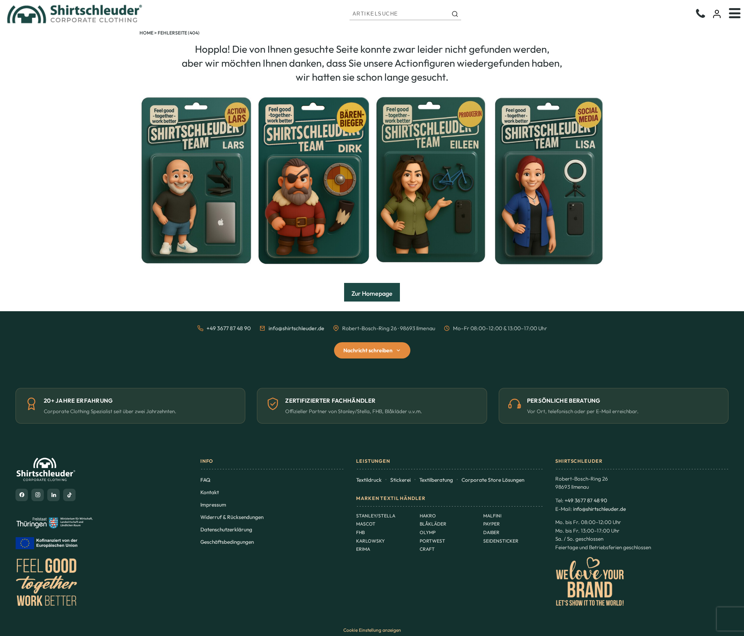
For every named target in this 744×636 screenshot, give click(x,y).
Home (146, 33)
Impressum (213, 504)
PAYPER (491, 524)
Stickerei (400, 479)
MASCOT (365, 524)
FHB (360, 532)
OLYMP (428, 532)
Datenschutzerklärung (226, 529)
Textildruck (369, 479)
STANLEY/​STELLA (375, 516)
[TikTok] (69, 495)
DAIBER (491, 532)
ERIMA (363, 549)
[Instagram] (37, 495)
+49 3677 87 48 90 (229, 328)
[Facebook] (22, 495)
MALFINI (492, 516)
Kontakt (209, 492)
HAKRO (428, 516)
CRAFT (427, 549)
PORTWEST (432, 541)
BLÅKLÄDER (433, 524)
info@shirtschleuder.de (296, 328)
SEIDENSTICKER (500, 541)
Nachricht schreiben (368, 350)
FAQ (205, 479)
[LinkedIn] (53, 495)
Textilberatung (436, 479)
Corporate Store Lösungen (493, 479)
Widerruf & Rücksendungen (232, 517)
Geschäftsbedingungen (227, 541)
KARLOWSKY (370, 541)
